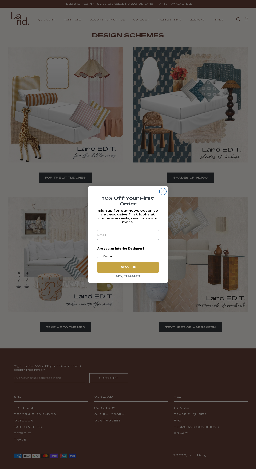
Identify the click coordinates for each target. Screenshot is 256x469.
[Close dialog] (162, 191)
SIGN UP (128, 267)
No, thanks (128, 276)
